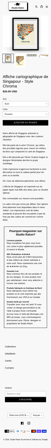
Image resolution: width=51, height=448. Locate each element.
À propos (9, 368)
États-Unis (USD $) (17, 415)
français (36, 415)
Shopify (45, 439)
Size (5, 99)
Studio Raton (15, 439)
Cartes (8, 361)
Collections (10, 346)
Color (5, 109)
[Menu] (46, 6)
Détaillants (10, 353)
